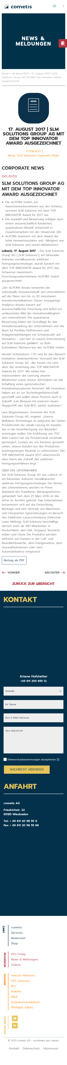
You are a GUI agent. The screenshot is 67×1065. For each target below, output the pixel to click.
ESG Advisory (20, 981)
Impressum (50, 1048)
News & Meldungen (24, 959)
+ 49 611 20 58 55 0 (23, 821)
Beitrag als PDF (14, 560)
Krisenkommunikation (25, 1002)
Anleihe (16, 991)
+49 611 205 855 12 (33, 681)
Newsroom (18, 938)
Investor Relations (23, 975)
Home (5, 73)
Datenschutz (31, 1048)
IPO (13, 986)
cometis (16, 927)
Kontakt (14, 1048)
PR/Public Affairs (22, 1007)
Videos (16, 965)
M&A (14, 997)
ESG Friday (18, 954)
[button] (54, 6)
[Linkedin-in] (15, 1025)
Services (17, 933)
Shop (14, 943)
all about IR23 (20, 73)
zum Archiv (9, 176)
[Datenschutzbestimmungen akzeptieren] (58, 759)
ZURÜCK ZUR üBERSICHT (33, 583)
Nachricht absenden (27, 769)
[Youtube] (15, 1018)
